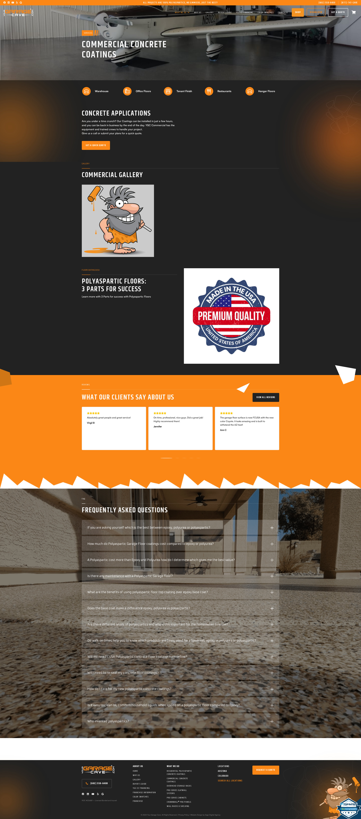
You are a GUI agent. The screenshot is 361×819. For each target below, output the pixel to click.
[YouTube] (13, 2)
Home (135, 771)
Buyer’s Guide (140, 784)
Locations (223, 766)
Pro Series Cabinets (176, 798)
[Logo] (18, 12)
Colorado (223, 776)
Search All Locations (230, 781)
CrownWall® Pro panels (179, 802)
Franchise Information (144, 792)
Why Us (136, 775)
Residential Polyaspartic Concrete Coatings (179, 772)
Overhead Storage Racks (179, 786)
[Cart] (354, 12)
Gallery (137, 779)
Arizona (222, 771)
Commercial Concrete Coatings (177, 780)
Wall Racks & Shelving (178, 806)
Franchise (138, 801)
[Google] (21, 2)
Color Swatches (140, 797)
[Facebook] (4, 2)
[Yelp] (17, 2)
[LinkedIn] (9, 2)
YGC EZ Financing (141, 788)
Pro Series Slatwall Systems (177, 791)
